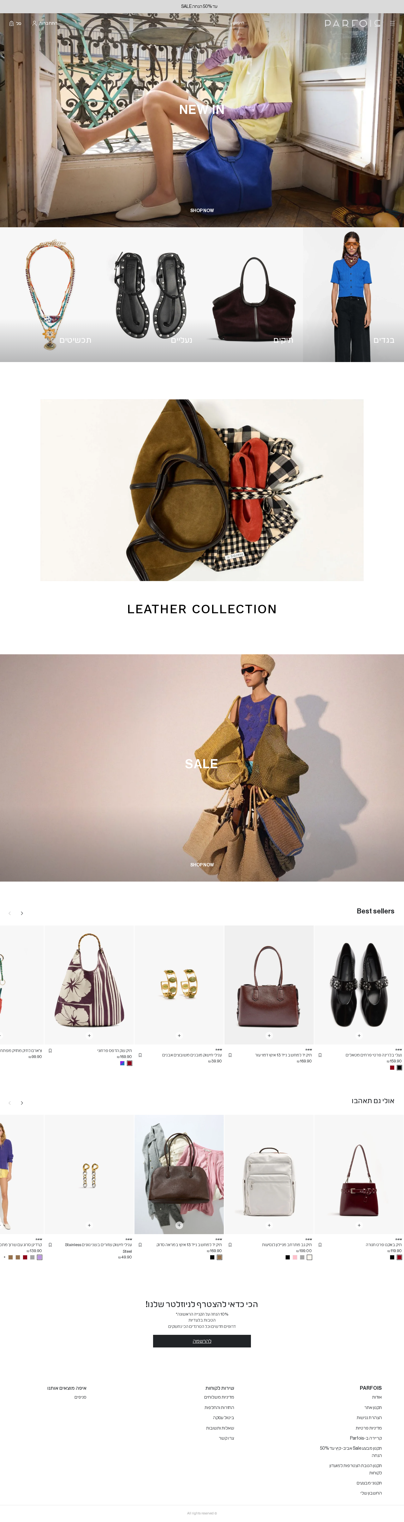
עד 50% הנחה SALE (202, 6)
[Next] (22, 913)
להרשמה (202, 1341)
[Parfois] (352, 23)
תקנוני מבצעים (369, 1483)
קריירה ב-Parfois (366, 1438)
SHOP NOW (202, 211)
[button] (320, 1055)
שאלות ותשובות (220, 1428)
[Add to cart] (359, 1035)
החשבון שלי (371, 1493)
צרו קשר (226, 1438)
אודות (377, 1397)
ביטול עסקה (223, 1418)
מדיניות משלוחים (219, 1397)
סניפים (80, 1397)
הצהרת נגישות (369, 1418)
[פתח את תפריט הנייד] (392, 23)
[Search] (248, 23)
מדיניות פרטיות (369, 1428)
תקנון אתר (373, 1408)
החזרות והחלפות (219, 1408)
